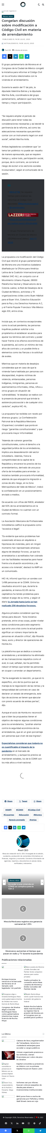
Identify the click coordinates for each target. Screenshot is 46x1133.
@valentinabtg (16, 207)
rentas (34, 820)
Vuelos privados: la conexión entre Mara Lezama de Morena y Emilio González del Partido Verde (33, 984)
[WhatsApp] (21, 56)
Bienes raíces (8, 16)
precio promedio (17, 820)
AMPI (9, 810)
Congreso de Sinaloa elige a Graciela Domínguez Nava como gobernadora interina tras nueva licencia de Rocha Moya (11, 1014)
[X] (10, 56)
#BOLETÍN (14, 192)
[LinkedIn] (15, 56)
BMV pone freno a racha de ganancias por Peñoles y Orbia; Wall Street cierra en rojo (30, 1098)
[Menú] (3, 5)
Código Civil (34, 810)
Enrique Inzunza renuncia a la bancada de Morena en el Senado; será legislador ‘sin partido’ (11, 983)
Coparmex (9, 815)
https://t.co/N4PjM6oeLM (23, 219)
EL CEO (40, 1117)
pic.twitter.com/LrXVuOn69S (22, 223)
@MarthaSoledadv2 (28, 204)
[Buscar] (43, 5)
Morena (38, 815)
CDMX (20, 810)
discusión (24, 815)
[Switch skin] (39, 5)
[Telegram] (27, 56)
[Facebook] (4, 56)
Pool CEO (8, 50)
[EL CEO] (23, 4)
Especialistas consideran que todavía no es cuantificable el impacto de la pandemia (22, 747)
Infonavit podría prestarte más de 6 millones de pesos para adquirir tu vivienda (21, 887)
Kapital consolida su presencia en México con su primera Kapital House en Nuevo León (30, 1066)
